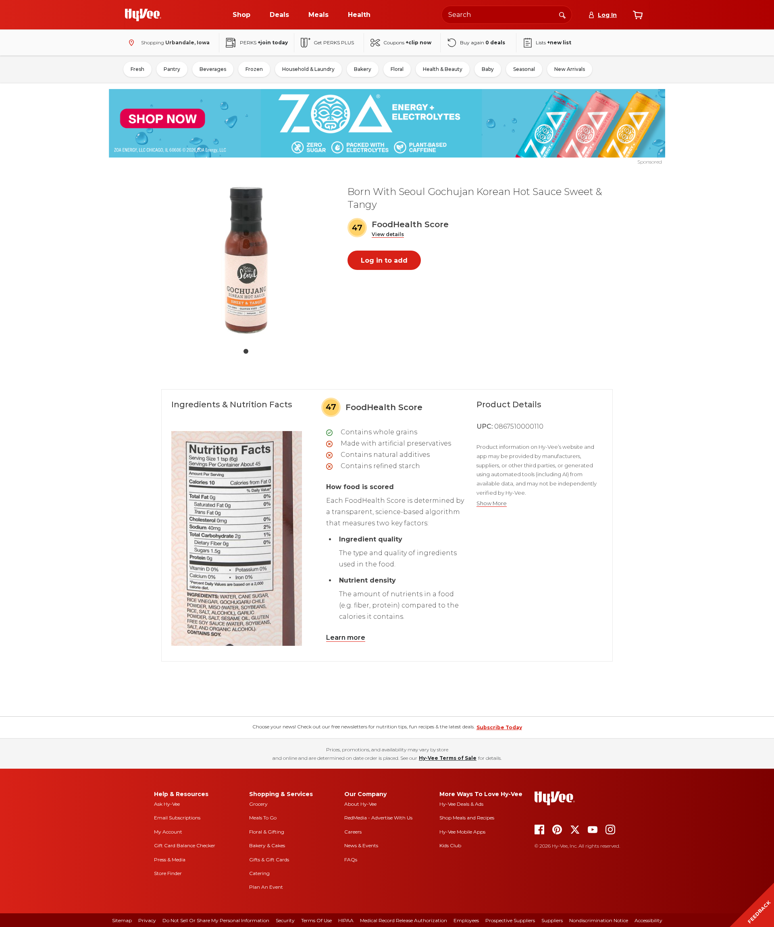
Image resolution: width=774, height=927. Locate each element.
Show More (491, 503)
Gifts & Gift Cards (269, 859)
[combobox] (506, 15)
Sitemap (122, 920)
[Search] (562, 14)
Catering (259, 873)
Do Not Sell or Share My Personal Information (215, 920)
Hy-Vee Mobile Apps (462, 832)
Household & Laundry (308, 69)
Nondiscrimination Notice (598, 920)
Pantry (172, 69)
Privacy (147, 920)
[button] (388, 235)
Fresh (137, 69)
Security (285, 920)
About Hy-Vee (360, 804)
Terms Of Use (316, 920)
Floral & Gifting (266, 832)
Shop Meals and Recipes (466, 818)
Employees (466, 920)
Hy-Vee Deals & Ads (461, 804)
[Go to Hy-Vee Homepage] (143, 14)
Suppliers (552, 920)
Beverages (213, 69)
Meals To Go (263, 818)
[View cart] (637, 15)
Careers (353, 832)
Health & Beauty (442, 69)
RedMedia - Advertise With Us (378, 818)
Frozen (254, 69)
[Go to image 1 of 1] (246, 351)
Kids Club (450, 845)
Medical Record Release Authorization (403, 920)
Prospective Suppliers (510, 920)
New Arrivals (569, 69)
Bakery (362, 69)
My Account (168, 832)
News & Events (361, 845)
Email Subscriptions (177, 818)
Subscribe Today (499, 727)
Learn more (345, 637)
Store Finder (168, 873)
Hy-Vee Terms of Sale (447, 758)
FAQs (350, 859)
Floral (397, 69)
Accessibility (648, 920)
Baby (488, 69)
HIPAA (346, 920)
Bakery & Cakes (267, 845)
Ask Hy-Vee (167, 804)
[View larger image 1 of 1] (246, 259)
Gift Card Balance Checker (184, 845)
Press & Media (169, 859)
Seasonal (524, 69)
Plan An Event (266, 887)
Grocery (258, 804)
